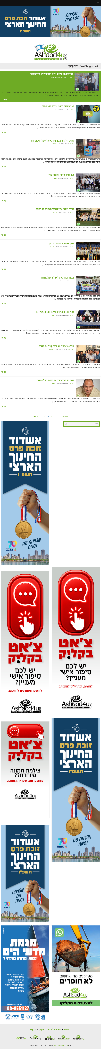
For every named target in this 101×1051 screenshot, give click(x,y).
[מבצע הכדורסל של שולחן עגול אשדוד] (88, 285)
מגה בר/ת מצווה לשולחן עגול (61, 175)
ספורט (71, 110)
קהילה (70, 77)
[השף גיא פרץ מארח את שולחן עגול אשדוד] (88, 388)
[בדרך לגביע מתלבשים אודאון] (88, 251)
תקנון (41, 1029)
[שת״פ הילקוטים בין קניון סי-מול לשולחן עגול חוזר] (88, 148)
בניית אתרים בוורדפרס (61, 1046)
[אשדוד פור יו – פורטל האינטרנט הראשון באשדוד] (50, 50)
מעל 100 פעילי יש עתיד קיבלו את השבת (56, 346)
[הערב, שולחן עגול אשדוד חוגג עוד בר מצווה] (88, 217)
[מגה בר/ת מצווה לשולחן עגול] (88, 183)
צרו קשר (33, 1029)
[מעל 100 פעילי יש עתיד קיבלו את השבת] (88, 354)
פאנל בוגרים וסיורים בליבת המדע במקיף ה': (55, 312)
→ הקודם (65, 416)
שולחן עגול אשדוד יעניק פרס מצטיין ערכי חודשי (51, 74)
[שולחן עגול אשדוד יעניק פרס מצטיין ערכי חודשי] (87, 82)
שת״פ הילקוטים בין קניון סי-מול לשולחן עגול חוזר (52, 140)
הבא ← (35, 416)
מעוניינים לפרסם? (54, 1029)
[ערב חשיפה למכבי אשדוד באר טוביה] (88, 114)
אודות (66, 1029)
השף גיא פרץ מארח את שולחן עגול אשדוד (55, 380)
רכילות (71, 247)
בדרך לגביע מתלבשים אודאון (61, 243)
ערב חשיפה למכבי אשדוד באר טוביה (58, 106)
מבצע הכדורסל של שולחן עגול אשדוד (57, 277)
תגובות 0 (52, 77)
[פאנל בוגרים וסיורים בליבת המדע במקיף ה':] (88, 320)
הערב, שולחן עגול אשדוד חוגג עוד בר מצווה (55, 209)
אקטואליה (70, 349)
